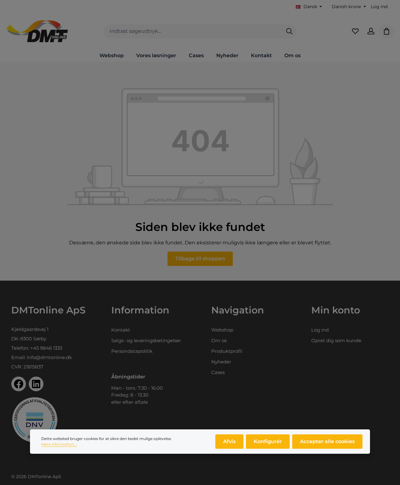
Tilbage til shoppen (200, 259)
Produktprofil (226, 351)
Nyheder (221, 362)
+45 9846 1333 (46, 348)
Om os (219, 340)
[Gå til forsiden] (37, 31)
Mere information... (59, 444)
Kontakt (120, 330)
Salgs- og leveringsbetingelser (146, 340)
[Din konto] (371, 31)
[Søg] (289, 31)
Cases (218, 372)
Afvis (229, 441)
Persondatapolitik (131, 351)
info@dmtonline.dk (49, 357)
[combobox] (192, 31)
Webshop (222, 330)
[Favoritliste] (355, 31)
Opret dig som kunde (336, 340)
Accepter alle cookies (327, 441)
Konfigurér (268, 441)
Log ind (379, 6)
